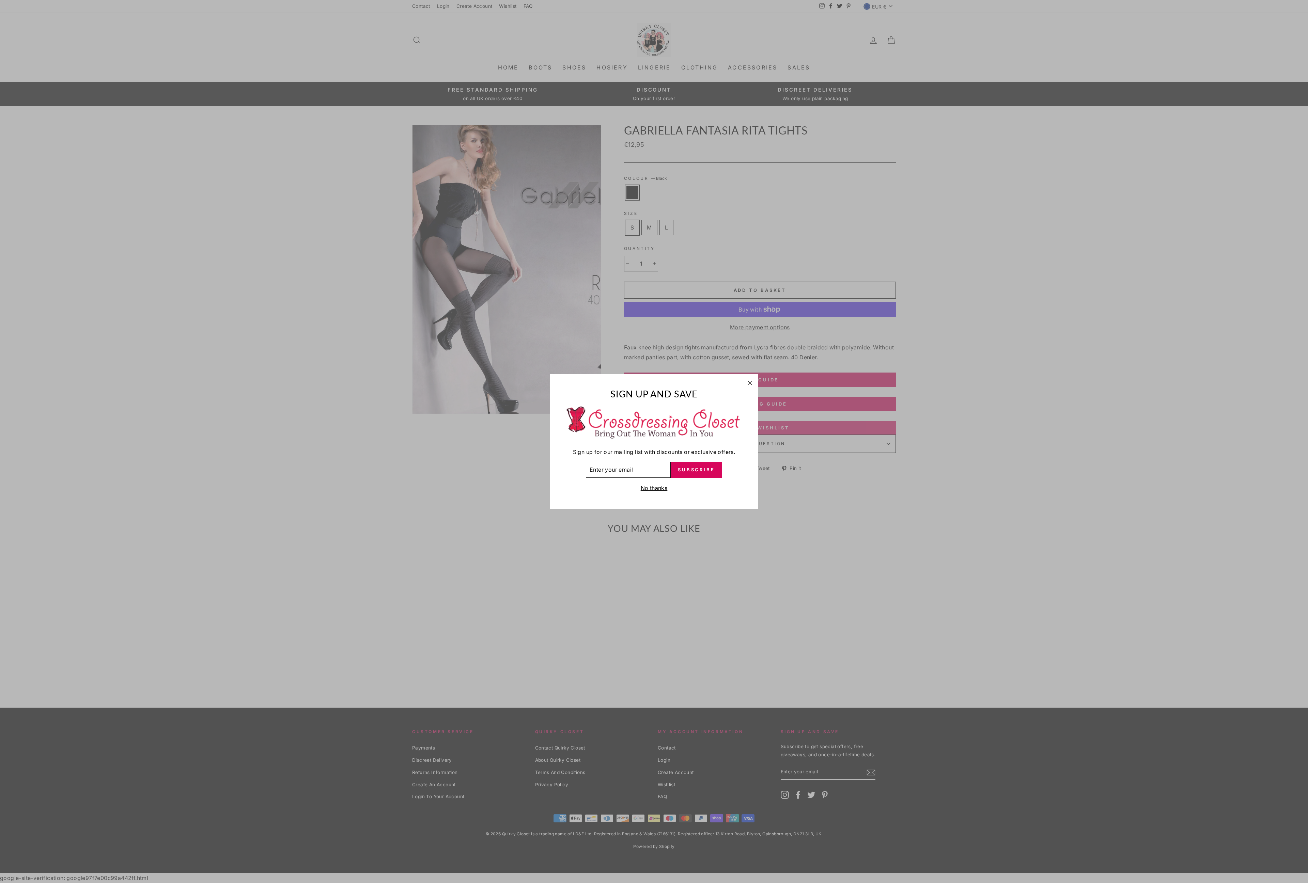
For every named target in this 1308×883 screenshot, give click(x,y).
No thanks (654, 488)
